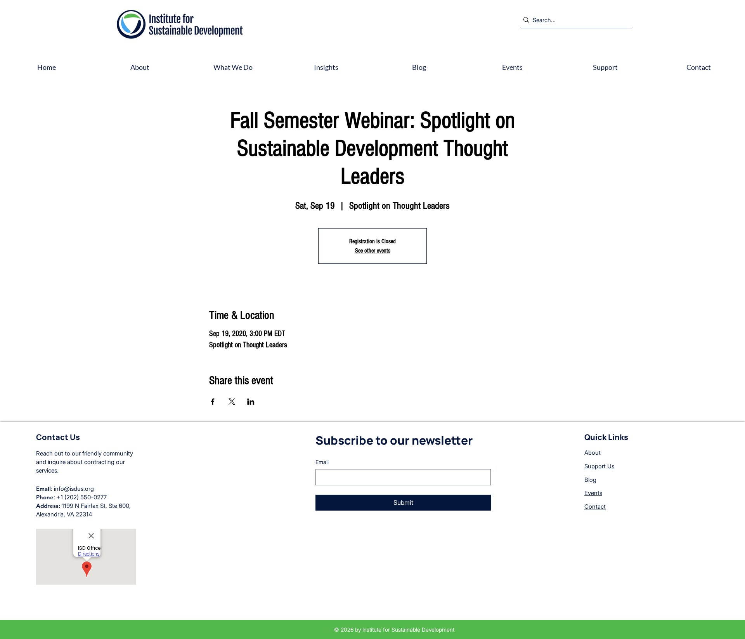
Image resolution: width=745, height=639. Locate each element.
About (592, 452)
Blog (590, 479)
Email (322, 462)
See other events (372, 250)
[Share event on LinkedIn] (251, 401)
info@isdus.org (74, 488)
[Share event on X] (232, 401)
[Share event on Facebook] (213, 401)
